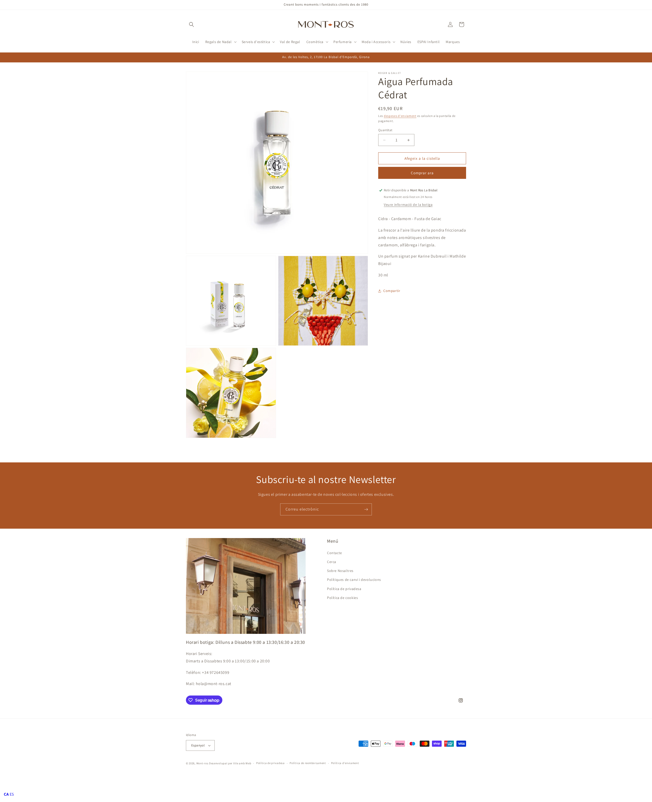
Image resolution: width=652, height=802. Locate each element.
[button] (191, 24)
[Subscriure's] (366, 509)
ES (12, 794)
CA (6, 794)
